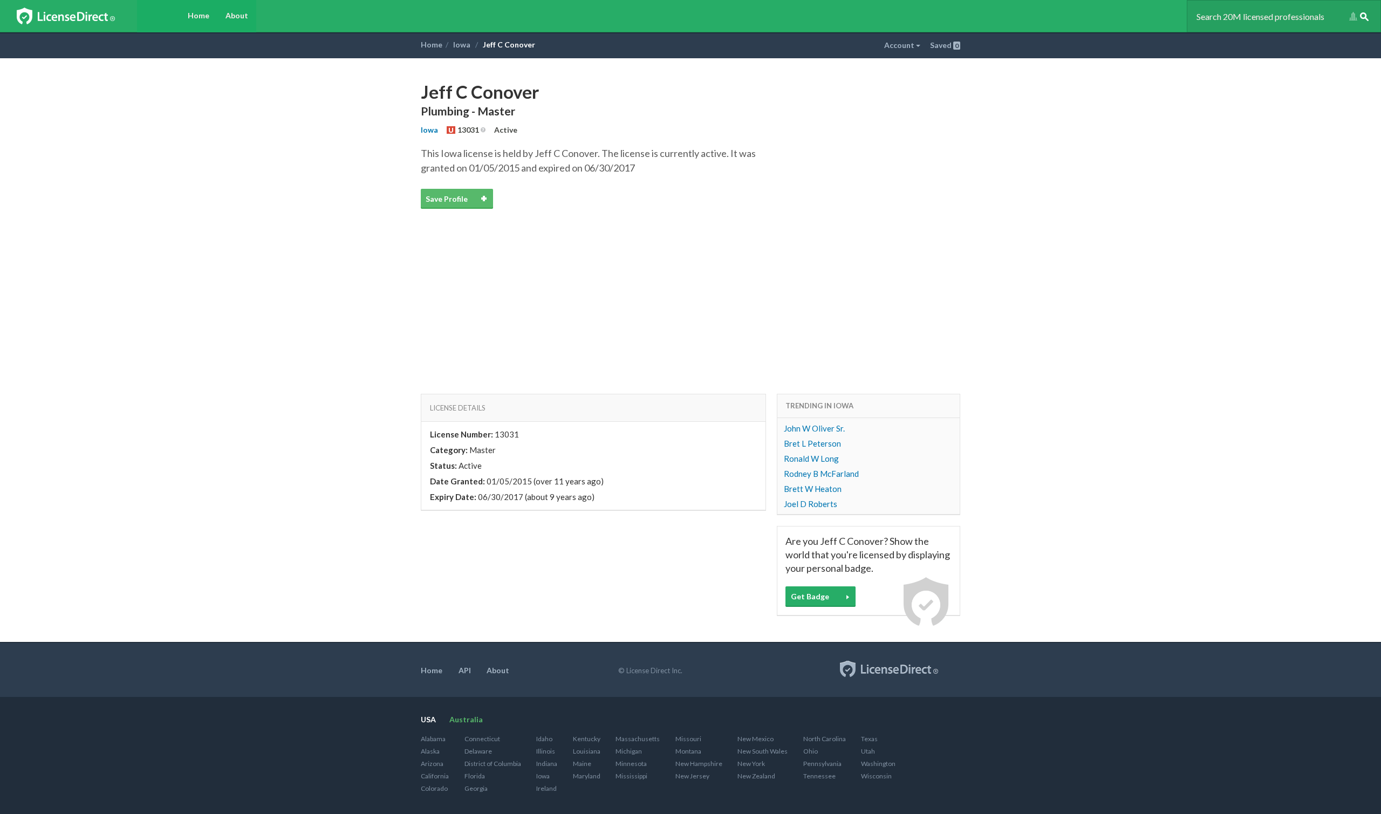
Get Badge (810, 596)
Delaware (478, 751)
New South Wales (762, 751)
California (435, 776)
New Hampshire (698, 764)
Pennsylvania (822, 764)
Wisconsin (876, 776)
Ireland (546, 788)
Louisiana (586, 751)
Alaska (430, 751)
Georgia (476, 788)
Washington (878, 764)
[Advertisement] (690, 288)
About (236, 15)
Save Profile (447, 198)
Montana (688, 751)
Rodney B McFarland (821, 473)
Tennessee (819, 776)
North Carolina (824, 739)
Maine (582, 764)
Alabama (433, 739)
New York (751, 764)
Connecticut (482, 739)
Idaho (544, 739)
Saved (944, 45)
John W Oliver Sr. (814, 428)
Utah (868, 751)
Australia (466, 719)
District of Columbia (492, 764)
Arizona (432, 764)
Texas (869, 739)
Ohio (810, 751)
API (465, 670)
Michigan (629, 751)
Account (900, 45)
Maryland (586, 776)
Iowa (461, 44)
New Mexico (755, 739)
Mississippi (631, 776)
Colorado (434, 788)
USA (428, 719)
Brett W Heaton (813, 489)
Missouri (688, 739)
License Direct (77, 16)
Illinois (545, 751)
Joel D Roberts (810, 504)
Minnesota (631, 764)
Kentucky (586, 739)
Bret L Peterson (812, 443)
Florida (474, 776)
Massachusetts (638, 739)
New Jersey (692, 776)
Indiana (546, 764)
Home (198, 15)
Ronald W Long (811, 458)
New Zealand (756, 776)
